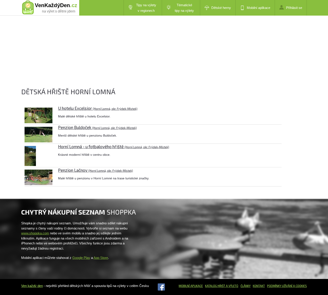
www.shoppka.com (35, 233)
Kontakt (259, 286)
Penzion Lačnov (95, 170)
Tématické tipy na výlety (184, 7)
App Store (100, 258)
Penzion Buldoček (97, 127)
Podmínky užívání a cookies (287, 286)
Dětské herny (221, 8)
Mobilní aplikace (258, 8)
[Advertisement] (155, 56)
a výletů (231, 286)
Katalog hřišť (215, 286)
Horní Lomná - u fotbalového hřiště (113, 146)
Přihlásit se (294, 8)
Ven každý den (32, 286)
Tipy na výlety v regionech (146, 7)
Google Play (81, 258)
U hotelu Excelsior (97, 108)
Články (246, 286)
